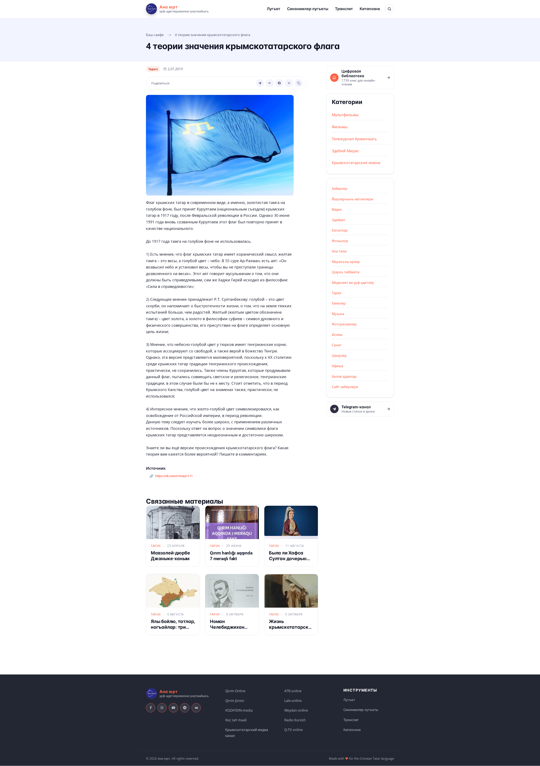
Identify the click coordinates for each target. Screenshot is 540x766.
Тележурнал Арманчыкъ (354, 138)
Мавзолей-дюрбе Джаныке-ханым (170, 555)
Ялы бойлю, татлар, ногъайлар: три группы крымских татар (173, 630)
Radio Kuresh (295, 720)
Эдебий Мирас (345, 150)
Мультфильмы (345, 114)
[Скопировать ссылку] (299, 83)
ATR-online (292, 691)
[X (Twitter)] (289, 83)
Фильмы (339, 126)
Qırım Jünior (234, 700)
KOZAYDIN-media (239, 710)
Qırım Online (235, 691)
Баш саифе (155, 34)
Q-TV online (293, 729)
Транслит (344, 9)
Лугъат (273, 9)
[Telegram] (260, 83)
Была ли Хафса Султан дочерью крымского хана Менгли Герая (288, 561)
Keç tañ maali (236, 720)
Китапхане (370, 9)
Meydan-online (296, 710)
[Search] (389, 8)
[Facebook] (279, 83)
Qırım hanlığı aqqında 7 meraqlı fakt (231, 555)
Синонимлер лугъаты (307, 9)
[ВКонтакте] (270, 83)
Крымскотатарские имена (356, 162)
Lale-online (293, 700)
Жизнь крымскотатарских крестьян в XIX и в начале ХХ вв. (291, 630)
